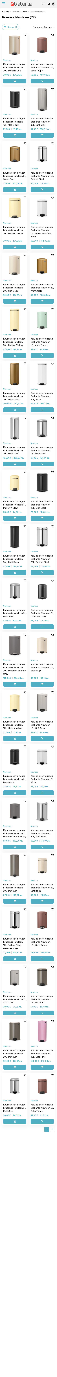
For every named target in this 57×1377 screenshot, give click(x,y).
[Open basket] (48, 4)
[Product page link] (14, 45)
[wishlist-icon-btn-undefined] (25, 34)
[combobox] (44, 27)
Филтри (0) (13, 27)
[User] (53, 4)
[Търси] (43, 4)
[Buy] (14, 81)
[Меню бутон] (4, 4)
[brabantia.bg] (22, 4)
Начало (5, 11)
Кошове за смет (19, 11)
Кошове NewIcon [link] (37, 11)
